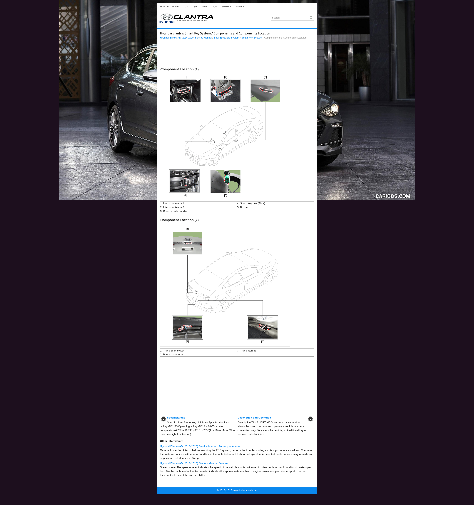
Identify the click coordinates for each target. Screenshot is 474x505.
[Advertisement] (237, 54)
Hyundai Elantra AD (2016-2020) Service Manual (186, 37)
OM (186, 6)
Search (240, 6)
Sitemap (226, 6)
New (204, 6)
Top (215, 6)
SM (195, 6)
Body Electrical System (226, 37)
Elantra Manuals (169, 6)
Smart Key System (251, 37)
